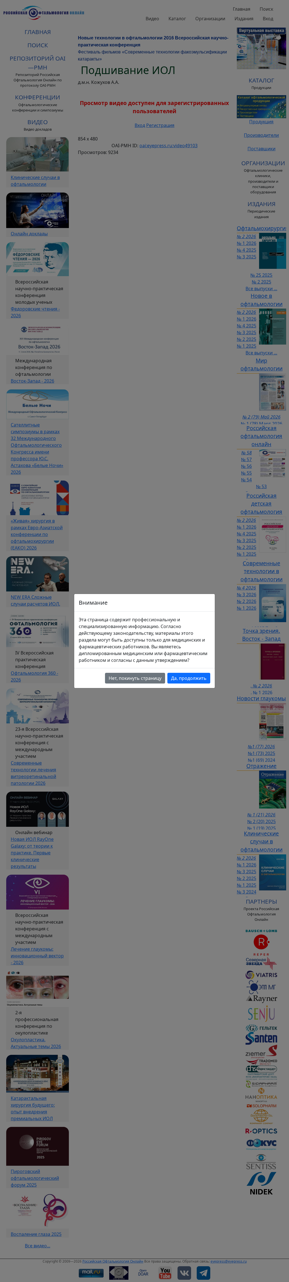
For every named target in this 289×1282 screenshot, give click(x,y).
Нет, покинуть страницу (135, 678)
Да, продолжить (189, 678)
